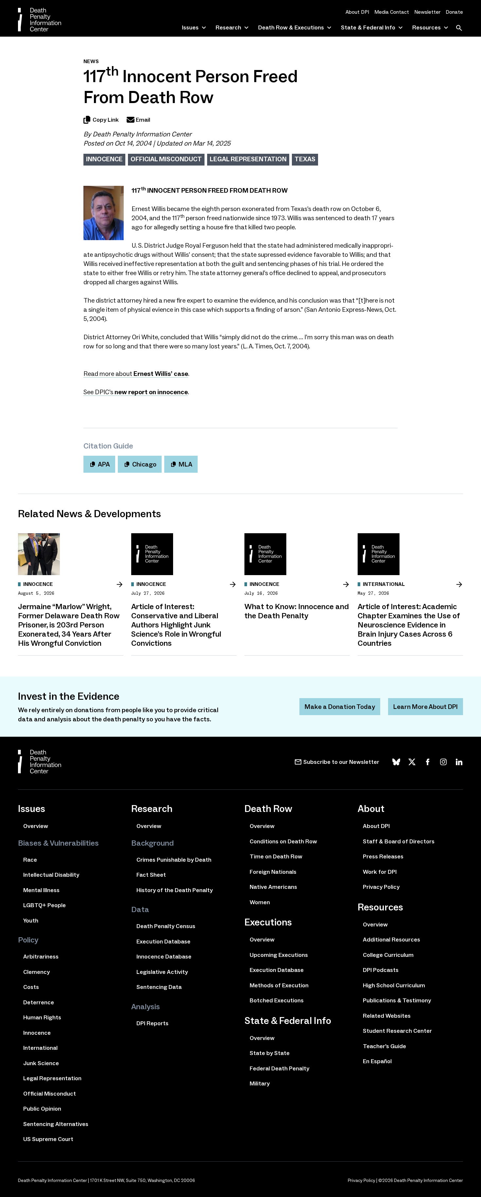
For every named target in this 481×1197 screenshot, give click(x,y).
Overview (35, 826)
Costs (31, 987)
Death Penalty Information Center (142, 134)
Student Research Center (397, 1030)
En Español (377, 1061)
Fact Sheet (151, 874)
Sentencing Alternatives (55, 1124)
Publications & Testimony (397, 1000)
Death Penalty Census (165, 926)
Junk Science (41, 1063)
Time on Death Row (276, 856)
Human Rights (42, 1017)
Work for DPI (380, 871)
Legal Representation (248, 159)
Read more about (135, 374)
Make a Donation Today (340, 707)
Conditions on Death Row (283, 841)
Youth (30, 920)
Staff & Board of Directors (399, 841)
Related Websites (387, 1015)
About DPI (357, 12)
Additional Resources (391, 939)
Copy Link (106, 119)
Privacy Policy (381, 886)
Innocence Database (163, 956)
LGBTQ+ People (44, 905)
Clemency (36, 972)
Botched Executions (277, 1000)
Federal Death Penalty (279, 1068)
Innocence (104, 159)
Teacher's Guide (384, 1046)
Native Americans (273, 886)
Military (260, 1083)
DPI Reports (152, 1023)
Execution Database (163, 941)
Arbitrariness (41, 956)
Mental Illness (41, 890)
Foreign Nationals (273, 871)
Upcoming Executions (279, 955)
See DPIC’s (135, 392)
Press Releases (383, 856)
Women (260, 902)
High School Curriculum (394, 985)
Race (30, 859)
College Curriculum (388, 955)
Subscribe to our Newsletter (341, 762)
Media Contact (391, 12)
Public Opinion (42, 1108)
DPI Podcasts (381, 970)
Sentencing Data (159, 987)
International (40, 1047)
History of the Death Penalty (174, 890)
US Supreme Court (48, 1139)
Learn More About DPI (425, 707)
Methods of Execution (279, 985)
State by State (270, 1053)
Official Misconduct (166, 159)
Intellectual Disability (51, 874)
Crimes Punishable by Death (173, 859)
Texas (304, 159)
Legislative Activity (162, 972)
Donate (454, 12)
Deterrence (38, 1002)
